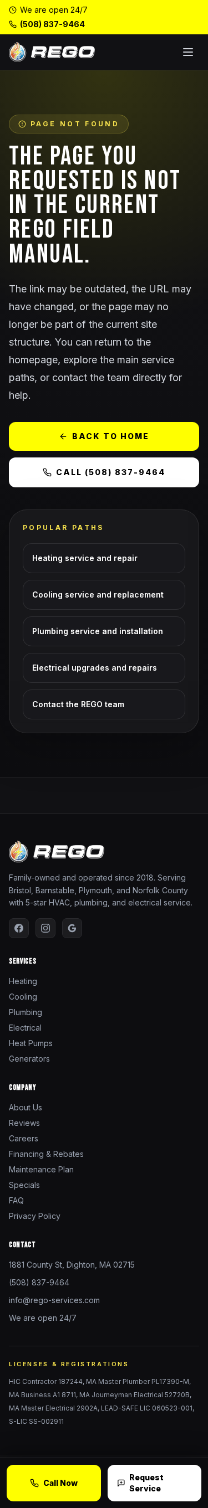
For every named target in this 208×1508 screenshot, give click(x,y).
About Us (25, 1107)
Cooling (23, 996)
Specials (24, 1185)
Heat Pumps (31, 1043)
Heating (23, 981)
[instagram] (45, 928)
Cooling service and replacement (98, 594)
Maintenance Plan (41, 1169)
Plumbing (25, 1012)
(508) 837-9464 (52, 24)
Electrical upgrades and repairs (94, 667)
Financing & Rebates (46, 1154)
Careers (23, 1138)
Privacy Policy (34, 1216)
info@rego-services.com (54, 1300)
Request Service (146, 1483)
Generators (29, 1058)
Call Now (60, 1483)
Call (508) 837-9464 (110, 472)
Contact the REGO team (78, 704)
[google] (72, 928)
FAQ (16, 1200)
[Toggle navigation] (188, 52)
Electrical (25, 1027)
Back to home (110, 436)
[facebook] (19, 928)
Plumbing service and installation (97, 631)
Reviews (24, 1123)
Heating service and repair (85, 558)
